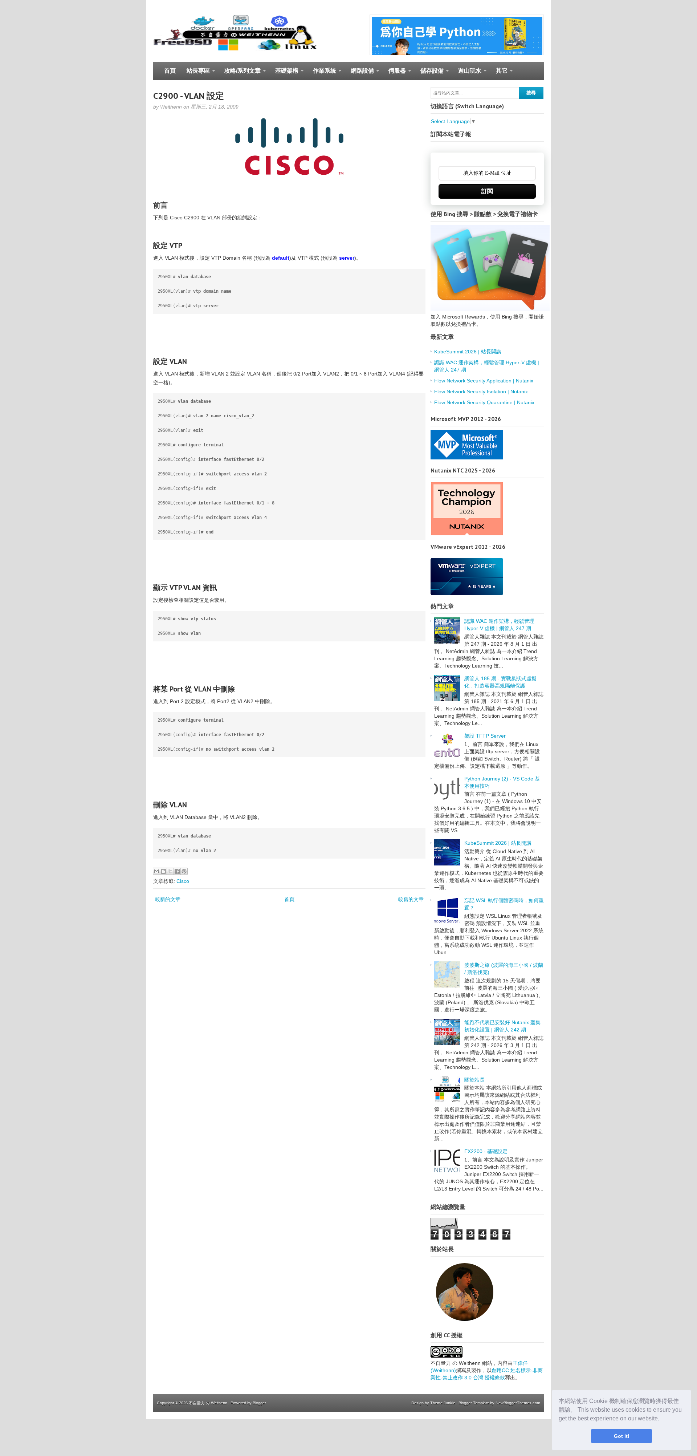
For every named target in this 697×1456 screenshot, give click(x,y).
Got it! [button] (621, 1436)
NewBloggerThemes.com (518, 1403)
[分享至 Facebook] (177, 871)
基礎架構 (284, 74)
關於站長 (474, 1080)
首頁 (170, 71)
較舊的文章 (411, 899)
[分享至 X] (170, 871)
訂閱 (487, 191)
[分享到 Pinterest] (184, 871)
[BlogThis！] (163, 871)
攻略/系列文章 (240, 74)
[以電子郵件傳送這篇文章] (156, 871)
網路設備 (359, 74)
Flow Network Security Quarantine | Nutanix (484, 402)
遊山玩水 (467, 74)
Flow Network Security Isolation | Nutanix (481, 391)
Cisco (182, 881)
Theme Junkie (442, 1403)
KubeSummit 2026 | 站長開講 (467, 351)
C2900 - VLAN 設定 (188, 95)
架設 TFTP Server (485, 736)
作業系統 (321, 74)
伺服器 (394, 74)
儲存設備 (429, 74)
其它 (499, 74)
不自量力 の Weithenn (208, 1403)
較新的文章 (167, 899)
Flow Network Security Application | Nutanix (483, 381)
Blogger (259, 1403)
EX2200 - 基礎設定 (486, 1151)
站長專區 (195, 74)
